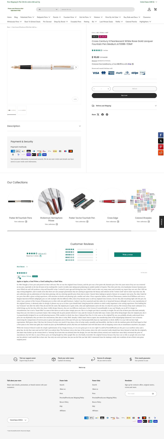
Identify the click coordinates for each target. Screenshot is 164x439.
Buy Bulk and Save (131, 17)
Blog (16, 17)
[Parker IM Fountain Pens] (20, 201)
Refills (118, 22)
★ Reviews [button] (161, 222)
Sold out (134, 88)
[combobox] (85, 9)
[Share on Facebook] (102, 114)
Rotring (86, 22)
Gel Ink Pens (84, 17)
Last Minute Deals (106, 22)
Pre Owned (47, 22)
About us (62, 389)
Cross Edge (112, 218)
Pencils (55, 17)
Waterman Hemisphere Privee (51, 219)
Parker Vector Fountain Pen (82, 218)
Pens (61, 393)
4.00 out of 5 (42, 253)
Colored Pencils (131, 22)
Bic (93, 22)
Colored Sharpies (143, 218)
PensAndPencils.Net (15, 431)
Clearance (147, 17)
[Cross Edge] (112, 201)
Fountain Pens (69, 17)
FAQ (61, 406)
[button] (155, 9)
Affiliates (63, 410)
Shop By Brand (59, 22)
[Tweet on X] (98, 114)
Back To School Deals (32, 22)
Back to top (82, 367)
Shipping (94, 61)
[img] (22, 273)
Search (62, 385)
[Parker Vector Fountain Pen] (82, 201)
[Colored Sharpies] (143, 201)
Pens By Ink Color (111, 17)
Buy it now (124, 95)
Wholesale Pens (13, 22)
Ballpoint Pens (42, 17)
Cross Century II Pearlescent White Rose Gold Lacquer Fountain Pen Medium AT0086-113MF (24, 27)
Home (9, 17)
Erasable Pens (76, 22)
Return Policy (64, 402)
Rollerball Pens (26, 17)
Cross (93, 32)
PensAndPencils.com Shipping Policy (72, 398)
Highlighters (144, 22)
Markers (97, 17)
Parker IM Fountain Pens (20, 218)
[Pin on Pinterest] (107, 114)
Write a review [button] (128, 255)
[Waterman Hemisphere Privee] (51, 201)
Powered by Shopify (25, 431)
